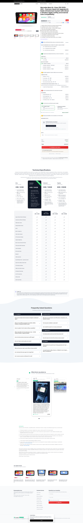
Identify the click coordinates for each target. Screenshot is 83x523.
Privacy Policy (21, 456)
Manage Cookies (39, 501)
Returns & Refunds (39, 496)
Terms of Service (26, 456)
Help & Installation (39, 505)
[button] (26, 19)
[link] (47, 17)
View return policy (26, 445)
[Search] (66, 4)
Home (37, 3)
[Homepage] (18, 3)
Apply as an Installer (40, 507)
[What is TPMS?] (58, 83)
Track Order (38, 492)
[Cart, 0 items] (68, 4)
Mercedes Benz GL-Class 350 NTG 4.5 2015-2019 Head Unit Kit (18, 481)
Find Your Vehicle (43, 3)
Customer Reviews (39, 509)
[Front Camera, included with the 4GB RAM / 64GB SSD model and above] (55, 78)
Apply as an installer (65, 112)
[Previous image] (15, 19)
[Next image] (37, 19)
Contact (50, 3)
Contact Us (38, 494)
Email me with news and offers (54, 500)
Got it (41, 520)
